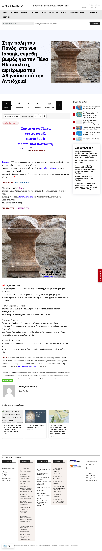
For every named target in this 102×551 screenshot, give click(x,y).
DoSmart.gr (26, 545)
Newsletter (100, 275)
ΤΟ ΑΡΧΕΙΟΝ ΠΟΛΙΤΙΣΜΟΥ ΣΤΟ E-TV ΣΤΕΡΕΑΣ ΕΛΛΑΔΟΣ (26, 496)
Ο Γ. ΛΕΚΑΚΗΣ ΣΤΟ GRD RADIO (58, 495)
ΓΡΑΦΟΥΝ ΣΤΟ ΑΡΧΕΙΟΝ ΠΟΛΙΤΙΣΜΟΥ (44, 494)
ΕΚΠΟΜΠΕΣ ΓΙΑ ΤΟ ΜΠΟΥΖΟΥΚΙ (58, 477)
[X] (94, 464)
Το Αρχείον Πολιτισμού (91, 480)
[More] (59, 105)
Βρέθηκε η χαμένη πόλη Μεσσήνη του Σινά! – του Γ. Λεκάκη (85, 178)
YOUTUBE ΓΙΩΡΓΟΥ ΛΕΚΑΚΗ (25, 482)
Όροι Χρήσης (89, 473)
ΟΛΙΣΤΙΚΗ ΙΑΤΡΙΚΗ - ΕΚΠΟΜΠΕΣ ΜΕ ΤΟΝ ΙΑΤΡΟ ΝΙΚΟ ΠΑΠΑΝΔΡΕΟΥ (59, 488)
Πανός (28, 168)
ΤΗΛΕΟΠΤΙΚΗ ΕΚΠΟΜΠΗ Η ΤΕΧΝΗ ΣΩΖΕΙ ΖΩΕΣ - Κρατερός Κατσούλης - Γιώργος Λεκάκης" (26, 519)
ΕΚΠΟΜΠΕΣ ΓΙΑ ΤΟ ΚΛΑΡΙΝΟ (58, 482)
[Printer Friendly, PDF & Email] (7, 381)
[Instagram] (90, 464)
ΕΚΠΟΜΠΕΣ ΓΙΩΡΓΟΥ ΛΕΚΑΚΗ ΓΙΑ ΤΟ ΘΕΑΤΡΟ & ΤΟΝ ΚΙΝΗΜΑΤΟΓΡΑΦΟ (26, 536)
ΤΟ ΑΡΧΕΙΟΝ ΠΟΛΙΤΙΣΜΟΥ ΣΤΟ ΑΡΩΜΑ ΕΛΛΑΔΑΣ (25, 476)
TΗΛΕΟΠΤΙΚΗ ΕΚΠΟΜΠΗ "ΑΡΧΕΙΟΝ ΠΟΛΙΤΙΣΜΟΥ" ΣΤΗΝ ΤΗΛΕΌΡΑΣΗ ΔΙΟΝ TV (26, 488)
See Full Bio (23, 391)
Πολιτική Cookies (90, 475)
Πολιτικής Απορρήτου (91, 478)
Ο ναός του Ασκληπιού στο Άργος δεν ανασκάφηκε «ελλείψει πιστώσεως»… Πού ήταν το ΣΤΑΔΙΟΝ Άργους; (86, 186)
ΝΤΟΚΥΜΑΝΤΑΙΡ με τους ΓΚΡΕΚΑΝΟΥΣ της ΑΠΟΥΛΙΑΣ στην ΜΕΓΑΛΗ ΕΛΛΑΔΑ (26, 528)
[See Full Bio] (29, 391)
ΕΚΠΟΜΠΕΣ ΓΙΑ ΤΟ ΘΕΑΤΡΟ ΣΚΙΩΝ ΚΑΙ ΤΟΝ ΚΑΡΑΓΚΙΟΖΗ (58, 501)
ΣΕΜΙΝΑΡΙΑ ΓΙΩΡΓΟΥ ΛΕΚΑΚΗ (43, 478)
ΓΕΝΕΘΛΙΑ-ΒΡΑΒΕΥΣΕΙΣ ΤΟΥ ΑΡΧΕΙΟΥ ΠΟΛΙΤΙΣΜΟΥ (44, 483)
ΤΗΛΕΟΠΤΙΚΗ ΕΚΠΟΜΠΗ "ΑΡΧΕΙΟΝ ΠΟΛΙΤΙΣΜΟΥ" (26, 502)
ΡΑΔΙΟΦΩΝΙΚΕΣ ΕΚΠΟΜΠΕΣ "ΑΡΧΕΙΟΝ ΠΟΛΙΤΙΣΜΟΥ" (57, 470)
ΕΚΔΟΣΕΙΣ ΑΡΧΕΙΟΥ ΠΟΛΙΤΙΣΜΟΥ (43, 474)
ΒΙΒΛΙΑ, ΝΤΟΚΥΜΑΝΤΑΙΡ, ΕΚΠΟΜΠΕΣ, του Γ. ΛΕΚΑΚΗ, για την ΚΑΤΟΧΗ (42, 502)
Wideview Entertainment (43, 545)
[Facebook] (86, 464)
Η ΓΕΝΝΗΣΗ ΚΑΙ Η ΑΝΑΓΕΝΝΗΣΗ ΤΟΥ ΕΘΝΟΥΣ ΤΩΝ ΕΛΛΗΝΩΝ (25, 510)
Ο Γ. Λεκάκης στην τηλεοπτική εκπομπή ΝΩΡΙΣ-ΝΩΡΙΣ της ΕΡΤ (25, 469)
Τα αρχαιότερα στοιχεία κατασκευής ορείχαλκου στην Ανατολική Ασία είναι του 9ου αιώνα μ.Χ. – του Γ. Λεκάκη (86, 154)
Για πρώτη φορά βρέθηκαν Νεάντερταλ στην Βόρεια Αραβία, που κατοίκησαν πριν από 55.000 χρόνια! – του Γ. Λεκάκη (85, 169)
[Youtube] (86, 468)
